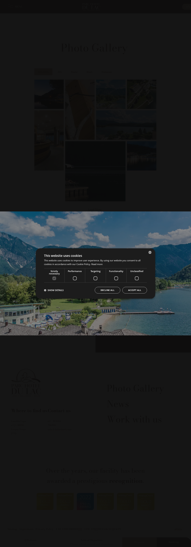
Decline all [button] (107, 290)
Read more (97, 264)
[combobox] (149, 252)
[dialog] (95, 273)
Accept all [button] (134, 290)
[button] (54, 290)
